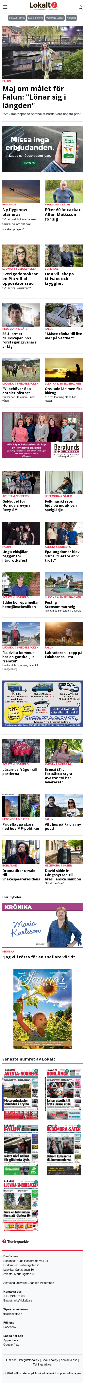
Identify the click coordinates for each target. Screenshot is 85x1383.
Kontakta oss (68, 1360)
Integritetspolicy (29, 1360)
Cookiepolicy (50, 1360)
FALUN (6, 81)
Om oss (11, 1360)
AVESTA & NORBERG (15, 496)
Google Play (11, 1344)
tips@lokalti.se (12, 1313)
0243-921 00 (16, 1296)
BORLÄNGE (9, 204)
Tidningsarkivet (42, 1364)
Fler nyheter (11, 897)
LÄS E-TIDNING (35, 18)
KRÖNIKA (8, 951)
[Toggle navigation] (5, 7)
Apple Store (10, 1340)
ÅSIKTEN (71, 18)
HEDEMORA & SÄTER (57, 204)
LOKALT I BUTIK (17, 18)
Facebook (9, 1327)
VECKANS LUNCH (54, 18)
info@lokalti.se (22, 1300)
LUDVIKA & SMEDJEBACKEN (19, 268)
